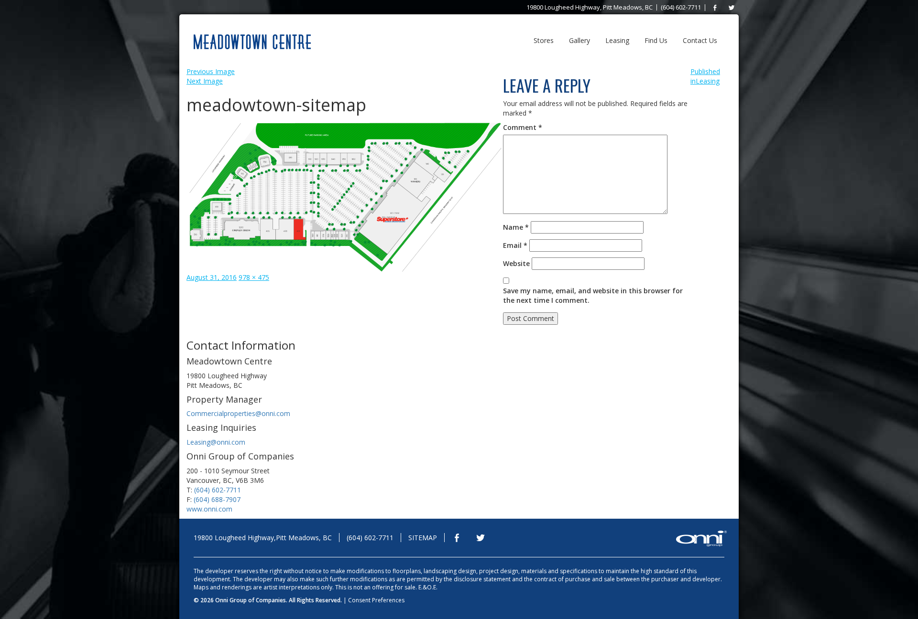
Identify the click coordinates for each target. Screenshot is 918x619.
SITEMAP (422, 537)
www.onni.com (209, 508)
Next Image (204, 80)
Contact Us (700, 40)
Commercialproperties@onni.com (238, 413)
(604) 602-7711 (217, 489)
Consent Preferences (376, 600)
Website (516, 263)
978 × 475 (254, 277)
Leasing (617, 40)
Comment (522, 127)
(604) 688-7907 (217, 499)
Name (516, 227)
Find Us (656, 40)
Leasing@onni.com (215, 442)
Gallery (579, 40)
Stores (544, 40)
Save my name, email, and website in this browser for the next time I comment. (593, 295)
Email (515, 245)
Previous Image (210, 71)
